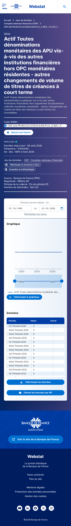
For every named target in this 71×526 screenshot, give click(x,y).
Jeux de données (24, 20)
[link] (20, 169)
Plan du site (35, 479)
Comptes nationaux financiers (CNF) (21, 23)
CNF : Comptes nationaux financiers (43, 160)
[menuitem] (64, 6)
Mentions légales (36, 487)
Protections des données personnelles (35, 491)
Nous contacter (35, 474)
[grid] (35, 347)
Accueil (7, 20)
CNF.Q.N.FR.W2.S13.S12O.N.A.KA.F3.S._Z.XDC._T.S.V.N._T (31, 27)
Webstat (37, 6)
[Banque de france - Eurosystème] (17, 6)
